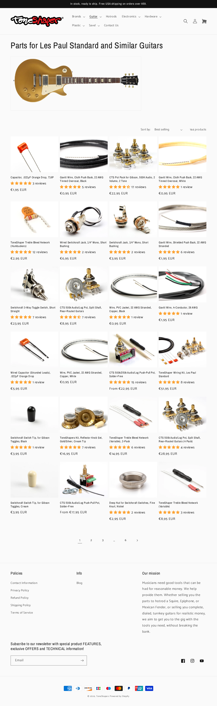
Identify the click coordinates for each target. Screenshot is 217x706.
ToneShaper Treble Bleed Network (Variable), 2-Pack (129, 439)
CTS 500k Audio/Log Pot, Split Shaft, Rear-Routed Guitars (81, 309)
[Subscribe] (82, 661)
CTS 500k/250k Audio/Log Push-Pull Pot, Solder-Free (132, 374)
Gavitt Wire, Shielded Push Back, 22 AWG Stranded (182, 244)
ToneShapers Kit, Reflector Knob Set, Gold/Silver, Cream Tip (81, 439)
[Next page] (137, 540)
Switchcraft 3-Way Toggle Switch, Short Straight (33, 309)
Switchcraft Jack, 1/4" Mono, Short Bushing (128, 244)
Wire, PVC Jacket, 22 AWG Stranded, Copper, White (81, 374)
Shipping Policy (21, 605)
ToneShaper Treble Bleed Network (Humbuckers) (30, 244)
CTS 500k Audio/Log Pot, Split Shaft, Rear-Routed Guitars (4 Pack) (180, 439)
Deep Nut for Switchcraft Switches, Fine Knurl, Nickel (132, 504)
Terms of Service (22, 612)
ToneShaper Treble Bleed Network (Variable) (178, 504)
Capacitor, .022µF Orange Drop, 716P (32, 177)
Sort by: (145, 129)
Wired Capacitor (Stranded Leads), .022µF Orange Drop (31, 374)
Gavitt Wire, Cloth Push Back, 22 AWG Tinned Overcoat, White (180, 179)
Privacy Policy (20, 590)
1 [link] (80, 540)
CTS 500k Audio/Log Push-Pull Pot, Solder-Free (80, 504)
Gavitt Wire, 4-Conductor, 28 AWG (178, 307)
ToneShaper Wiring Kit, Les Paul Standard (177, 374)
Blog (79, 583)
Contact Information (24, 583)
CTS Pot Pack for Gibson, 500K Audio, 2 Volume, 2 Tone (132, 179)
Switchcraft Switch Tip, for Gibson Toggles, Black (30, 439)
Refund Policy (20, 598)
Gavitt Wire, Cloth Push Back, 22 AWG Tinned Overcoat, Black (81, 179)
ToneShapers (102, 696)
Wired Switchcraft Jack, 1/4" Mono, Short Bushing (83, 244)
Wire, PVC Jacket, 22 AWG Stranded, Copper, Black (130, 309)
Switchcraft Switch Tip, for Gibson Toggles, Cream (30, 504)
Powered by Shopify (119, 696)
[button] (78, 16)
